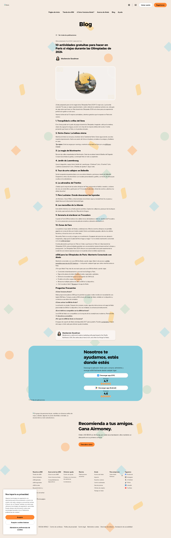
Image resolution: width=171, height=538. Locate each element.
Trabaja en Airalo (99, 490)
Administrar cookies (93, 527)
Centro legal (82, 527)
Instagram (130, 477)
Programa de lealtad (38, 492)
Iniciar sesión (145, 5)
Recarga (74, 284)
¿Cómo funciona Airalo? (85, 12)
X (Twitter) (130, 480)
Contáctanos (67, 482)
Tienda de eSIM (68, 12)
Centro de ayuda (68, 474)
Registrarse (160, 5)
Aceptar (20, 517)
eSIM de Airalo (65, 241)
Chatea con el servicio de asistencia (70, 478)
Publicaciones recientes (83, 475)
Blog (113, 12)
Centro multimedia (99, 482)
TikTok (128, 482)
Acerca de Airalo (103, 12)
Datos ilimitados (37, 477)
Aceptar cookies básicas (20, 522)
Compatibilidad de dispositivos (53, 481)
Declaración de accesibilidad (123, 527)
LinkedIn (129, 485)
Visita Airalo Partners (113, 475)
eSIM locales (36, 485)
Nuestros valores (99, 480)
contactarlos (105, 322)
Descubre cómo (86, 444)
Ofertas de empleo (99, 488)
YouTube (129, 488)
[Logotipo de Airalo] (9, 5)
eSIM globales (37, 480)
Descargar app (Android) (107, 388)
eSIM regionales (37, 482)
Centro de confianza (56, 527)
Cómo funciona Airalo (54, 477)
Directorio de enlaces (107, 527)
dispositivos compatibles (65, 316)
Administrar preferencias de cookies (20, 529)
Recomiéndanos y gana (38, 489)
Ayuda (120, 12)
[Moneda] (136, 5)
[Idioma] (129, 5)
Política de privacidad (70, 527)
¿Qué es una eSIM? (53, 474)
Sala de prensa (98, 485)
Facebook (130, 474)
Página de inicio (54, 12)
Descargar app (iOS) (107, 375)
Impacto (96, 477)
